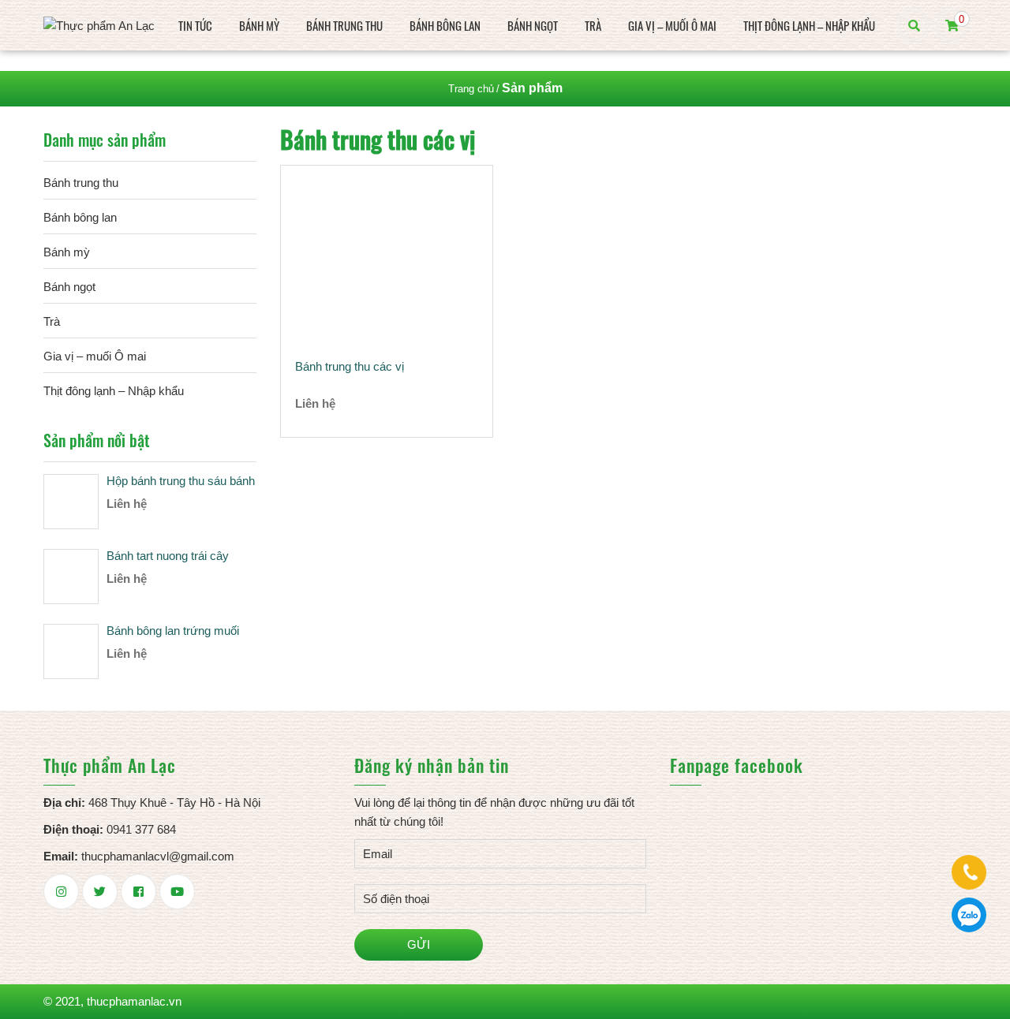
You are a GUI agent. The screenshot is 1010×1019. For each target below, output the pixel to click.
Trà (593, 25)
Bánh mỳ (259, 25)
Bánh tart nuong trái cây (168, 555)
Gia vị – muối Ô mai (672, 25)
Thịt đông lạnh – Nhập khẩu (809, 25)
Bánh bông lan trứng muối (173, 630)
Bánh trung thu (344, 25)
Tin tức (195, 25)
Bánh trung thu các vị (349, 366)
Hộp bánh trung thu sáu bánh (181, 480)
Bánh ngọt (532, 25)
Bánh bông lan (445, 25)
